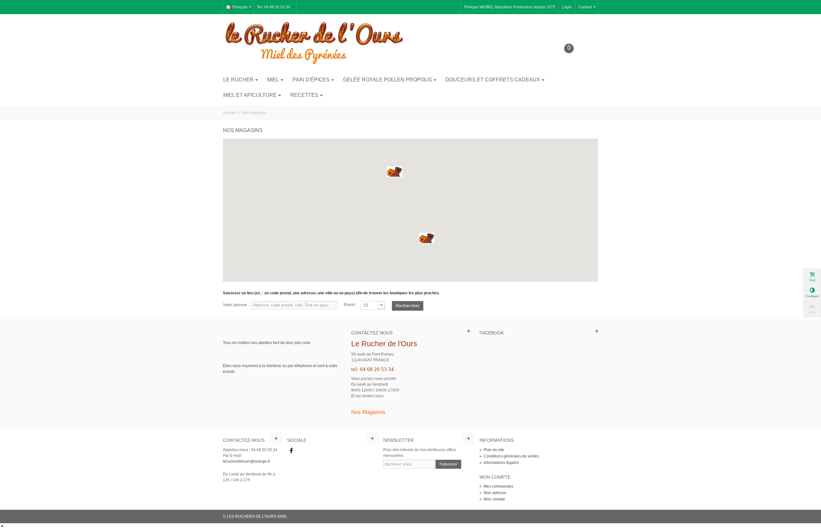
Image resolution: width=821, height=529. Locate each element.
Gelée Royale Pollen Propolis (387, 79)
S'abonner (448, 464)
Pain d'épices (311, 79)
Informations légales (499, 462)
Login (567, 7)
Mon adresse (492, 493)
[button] (394, 171)
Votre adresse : (236, 305)
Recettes (304, 95)
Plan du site (491, 450)
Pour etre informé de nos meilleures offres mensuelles (419, 453)
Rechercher (407, 305)
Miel (273, 79)
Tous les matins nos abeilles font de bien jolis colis (266, 342)
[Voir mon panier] (573, 58)
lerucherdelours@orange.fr (246, 461)
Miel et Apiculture (250, 95)
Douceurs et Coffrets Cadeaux (492, 79)
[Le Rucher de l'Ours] (314, 43)
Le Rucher (238, 79)
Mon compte (492, 499)
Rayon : (350, 304)
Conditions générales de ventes (509, 456)
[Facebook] (291, 451)
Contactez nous (372, 332)
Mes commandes (496, 486)
